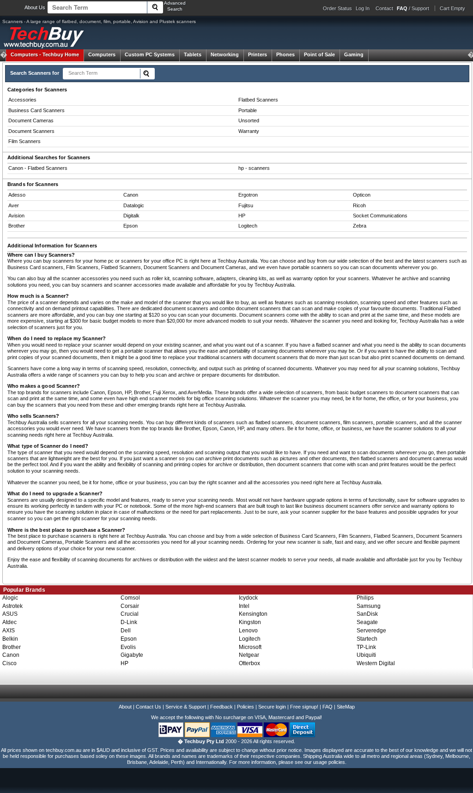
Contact (384, 8)
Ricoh (359, 205)
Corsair (130, 606)
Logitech (247, 225)
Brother (16, 225)
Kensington (253, 614)
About (125, 706)
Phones (285, 54)
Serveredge (371, 630)
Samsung (369, 606)
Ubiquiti (366, 655)
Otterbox (249, 663)
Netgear (249, 655)
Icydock (248, 598)
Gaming (354, 54)
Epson (130, 225)
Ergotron (248, 195)
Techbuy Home (45, 54)
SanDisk (367, 614)
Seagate (367, 622)
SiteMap (346, 706)
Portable (247, 110)
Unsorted (248, 120)
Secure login (272, 706)
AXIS (8, 630)
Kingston (250, 622)
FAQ (327, 706)
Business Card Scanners (36, 110)
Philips (365, 598)
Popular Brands (24, 590)
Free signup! (304, 706)
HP (241, 215)
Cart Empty (452, 8)
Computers (101, 54)
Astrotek (12, 606)
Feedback (221, 706)
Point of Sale (319, 54)
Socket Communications (380, 215)
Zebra (359, 225)
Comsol (130, 598)
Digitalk (131, 215)
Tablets (192, 54)
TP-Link (366, 647)
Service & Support (185, 706)
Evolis (128, 647)
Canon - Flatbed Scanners (37, 168)
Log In (363, 8)
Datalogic (133, 205)
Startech (367, 639)
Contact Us (148, 706)
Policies (245, 706)
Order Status (337, 8)
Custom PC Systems (150, 54)
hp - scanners (254, 168)
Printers (257, 54)
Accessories (22, 99)
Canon (130, 195)
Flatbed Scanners (258, 99)
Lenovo (248, 630)
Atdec (9, 622)
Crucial (130, 614)
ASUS (10, 614)
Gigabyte (132, 655)
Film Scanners (24, 141)
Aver (13, 205)
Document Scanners (31, 131)
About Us (34, 7)
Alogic (10, 598)
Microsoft (250, 647)
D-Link (129, 622)
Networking (225, 54)
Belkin (10, 639)
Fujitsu (245, 205)
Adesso (16, 195)
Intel (244, 606)
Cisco (9, 663)
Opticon (361, 195)
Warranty (248, 131)
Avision (16, 215)
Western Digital (376, 663)
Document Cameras (31, 120)
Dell (126, 630)
